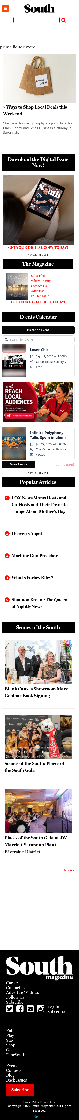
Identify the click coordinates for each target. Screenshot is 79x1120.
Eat (9, 1030)
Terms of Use (48, 1101)
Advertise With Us (22, 992)
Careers (12, 982)
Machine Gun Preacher (35, 555)
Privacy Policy (31, 1101)
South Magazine (39, 8)
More (68, 870)
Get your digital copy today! (38, 302)
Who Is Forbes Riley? (32, 577)
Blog (10, 1075)
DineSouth (16, 1054)
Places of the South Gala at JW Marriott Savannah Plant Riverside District (36, 844)
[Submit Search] (63, 19)
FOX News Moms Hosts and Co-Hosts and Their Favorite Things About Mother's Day (40, 504)
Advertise (37, 291)
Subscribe (38, 276)
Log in (53, 1007)
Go (9, 1049)
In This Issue (40, 296)
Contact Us (39, 286)
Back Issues (16, 1080)
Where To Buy (40, 281)
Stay (10, 1040)
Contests (13, 1070)
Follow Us (15, 997)
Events (12, 1065)
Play (10, 1035)
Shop (10, 1045)
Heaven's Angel (27, 533)
